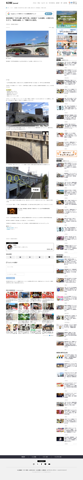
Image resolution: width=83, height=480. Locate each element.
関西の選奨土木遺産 (10, 227)
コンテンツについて (63, 470)
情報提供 (23, 456)
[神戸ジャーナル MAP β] (67, 157)
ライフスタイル (52, 3)
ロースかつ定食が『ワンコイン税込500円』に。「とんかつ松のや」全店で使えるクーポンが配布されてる (70, 298)
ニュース (43, 3)
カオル (53, 27)
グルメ (39, 3)
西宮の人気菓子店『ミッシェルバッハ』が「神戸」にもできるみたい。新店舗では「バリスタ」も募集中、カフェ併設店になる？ (70, 72)
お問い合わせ (32, 470)
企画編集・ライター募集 (23, 470)
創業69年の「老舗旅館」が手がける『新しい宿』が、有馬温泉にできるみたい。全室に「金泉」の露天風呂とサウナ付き (70, 117)
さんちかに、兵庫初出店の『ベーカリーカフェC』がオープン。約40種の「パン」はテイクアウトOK (70, 144)
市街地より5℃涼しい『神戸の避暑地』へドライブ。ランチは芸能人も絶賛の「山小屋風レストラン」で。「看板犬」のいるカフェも (70, 193)
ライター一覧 (49, 249)
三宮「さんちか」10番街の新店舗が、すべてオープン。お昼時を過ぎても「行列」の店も (70, 63)
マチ (61, 3)
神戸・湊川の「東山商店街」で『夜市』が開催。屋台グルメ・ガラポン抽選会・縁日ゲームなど (70, 108)
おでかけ (57, 3)
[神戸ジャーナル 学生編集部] (67, 56)
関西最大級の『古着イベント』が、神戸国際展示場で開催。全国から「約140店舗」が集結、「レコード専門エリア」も (70, 82)
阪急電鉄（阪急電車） (15, 24)
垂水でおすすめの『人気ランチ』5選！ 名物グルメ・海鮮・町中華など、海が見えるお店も (70, 220)
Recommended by (46, 335)
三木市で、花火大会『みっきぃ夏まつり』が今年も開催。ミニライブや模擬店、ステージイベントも (70, 238)
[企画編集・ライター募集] (67, 42)
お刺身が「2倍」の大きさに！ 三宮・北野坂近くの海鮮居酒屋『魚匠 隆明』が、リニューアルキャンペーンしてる (70, 126)
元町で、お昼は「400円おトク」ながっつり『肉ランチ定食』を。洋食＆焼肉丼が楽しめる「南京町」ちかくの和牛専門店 (70, 202)
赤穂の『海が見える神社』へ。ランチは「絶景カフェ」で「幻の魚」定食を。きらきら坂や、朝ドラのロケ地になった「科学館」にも (70, 262)
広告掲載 (39, 470)
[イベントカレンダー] (67, 35)
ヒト (47, 3)
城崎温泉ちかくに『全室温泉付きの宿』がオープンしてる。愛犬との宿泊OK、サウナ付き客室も (70, 271)
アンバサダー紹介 (58, 456)
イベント (34, 3)
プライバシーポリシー (52, 470)
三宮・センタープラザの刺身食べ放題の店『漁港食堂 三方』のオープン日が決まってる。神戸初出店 (70, 289)
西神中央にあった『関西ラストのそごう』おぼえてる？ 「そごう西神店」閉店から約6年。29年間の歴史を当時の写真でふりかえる (70, 344)
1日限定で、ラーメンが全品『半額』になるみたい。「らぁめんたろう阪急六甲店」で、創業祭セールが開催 (70, 135)
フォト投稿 (34, 456)
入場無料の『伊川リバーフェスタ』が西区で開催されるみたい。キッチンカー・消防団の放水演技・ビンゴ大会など (70, 247)
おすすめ (65, 3)
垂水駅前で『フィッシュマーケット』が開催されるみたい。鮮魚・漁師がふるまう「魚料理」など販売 (70, 175)
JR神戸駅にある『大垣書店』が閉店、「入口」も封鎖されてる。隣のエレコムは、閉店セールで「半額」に (70, 317)
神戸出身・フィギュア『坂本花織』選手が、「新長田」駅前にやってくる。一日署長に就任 (70, 326)
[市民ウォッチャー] (67, 49)
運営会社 (44, 470)
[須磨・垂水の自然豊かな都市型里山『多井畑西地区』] (67, 28)
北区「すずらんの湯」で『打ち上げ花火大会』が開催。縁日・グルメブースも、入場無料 (70, 100)
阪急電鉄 (8, 229)
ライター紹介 (45, 456)
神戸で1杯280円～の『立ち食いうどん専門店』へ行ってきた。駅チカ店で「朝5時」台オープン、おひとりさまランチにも (70, 280)
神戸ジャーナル (41, 471)
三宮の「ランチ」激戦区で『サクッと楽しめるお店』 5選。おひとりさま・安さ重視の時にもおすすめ (70, 91)
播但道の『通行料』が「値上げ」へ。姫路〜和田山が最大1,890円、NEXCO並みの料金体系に (70, 334)
